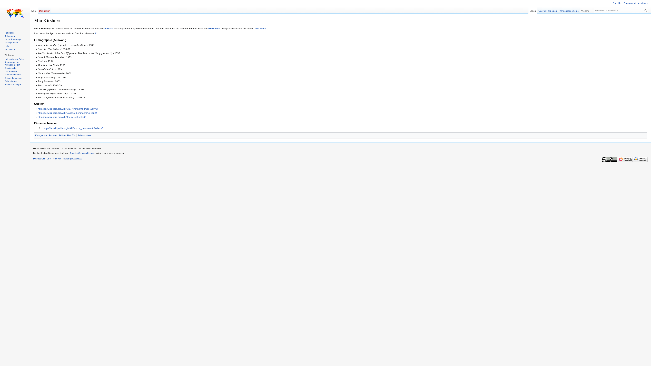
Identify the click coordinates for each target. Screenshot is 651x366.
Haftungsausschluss (72, 159)
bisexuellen (214, 28)
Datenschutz (39, 159)
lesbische (108, 28)
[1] (96, 33)
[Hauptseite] (14, 13)
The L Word (259, 28)
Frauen (53, 135)
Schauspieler (85, 135)
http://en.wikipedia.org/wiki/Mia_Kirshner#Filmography (67, 108)
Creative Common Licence (82, 153)
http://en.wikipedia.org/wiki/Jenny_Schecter (61, 117)
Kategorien (41, 135)
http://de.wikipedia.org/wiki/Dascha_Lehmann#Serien (66, 112)
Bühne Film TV (67, 135)
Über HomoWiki (54, 159)
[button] (586, 10)
